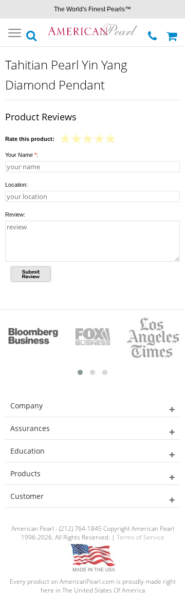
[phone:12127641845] (153, 33)
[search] (32, 33)
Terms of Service (140, 537)
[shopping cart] (173, 32)
